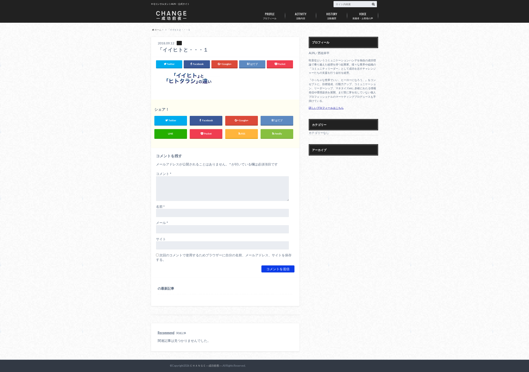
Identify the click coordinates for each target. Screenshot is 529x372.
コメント (163, 174)
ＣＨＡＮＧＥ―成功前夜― (206, 365)
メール (162, 223)
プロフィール (269, 15)
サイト (161, 239)
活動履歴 (331, 15)
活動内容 (300, 15)
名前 (160, 206)
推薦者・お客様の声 (363, 15)
